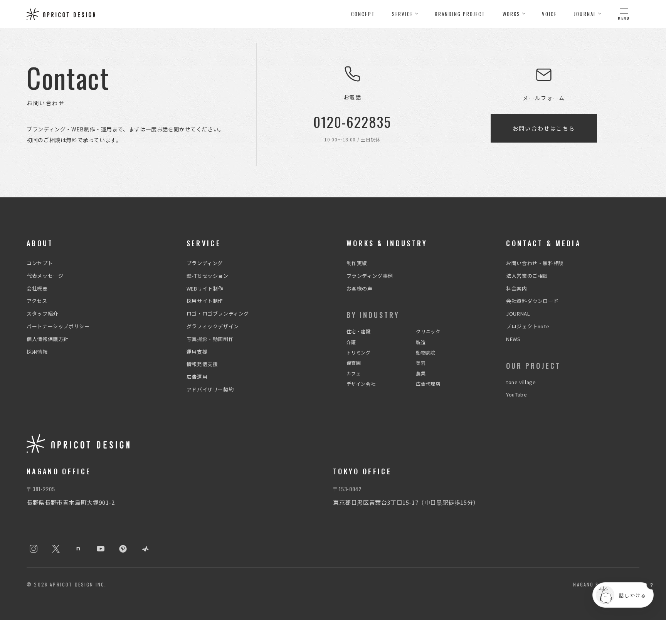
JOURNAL (518, 313)
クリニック (428, 331)
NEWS (513, 339)
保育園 (353, 363)
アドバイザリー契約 (210, 389)
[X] (56, 549)
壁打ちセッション (208, 275)
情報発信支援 (202, 364)
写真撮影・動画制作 (210, 339)
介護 (351, 342)
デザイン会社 (361, 383)
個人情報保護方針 (48, 339)
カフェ (353, 373)
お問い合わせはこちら (544, 128)
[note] (78, 549)
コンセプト (40, 263)
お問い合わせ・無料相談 (535, 263)
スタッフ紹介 (42, 313)
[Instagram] (33, 549)
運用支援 (197, 351)
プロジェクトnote (527, 326)
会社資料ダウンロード (532, 300)
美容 (421, 363)
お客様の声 (359, 288)
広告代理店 (428, 383)
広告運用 (197, 376)
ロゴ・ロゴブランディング (218, 313)
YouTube (516, 394)
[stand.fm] (145, 549)
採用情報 (37, 351)
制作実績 (356, 263)
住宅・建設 (358, 331)
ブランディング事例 (369, 275)
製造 (421, 342)
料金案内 (516, 288)
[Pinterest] (123, 549)
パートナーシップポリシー (58, 326)
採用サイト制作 (205, 300)
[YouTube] (101, 549)
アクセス (37, 300)
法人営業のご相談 (527, 275)
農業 (421, 373)
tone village (521, 382)
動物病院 (425, 352)
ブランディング (205, 263)
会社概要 (37, 288)
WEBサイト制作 (205, 288)
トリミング (358, 352)
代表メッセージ (45, 275)
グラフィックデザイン (213, 326)
